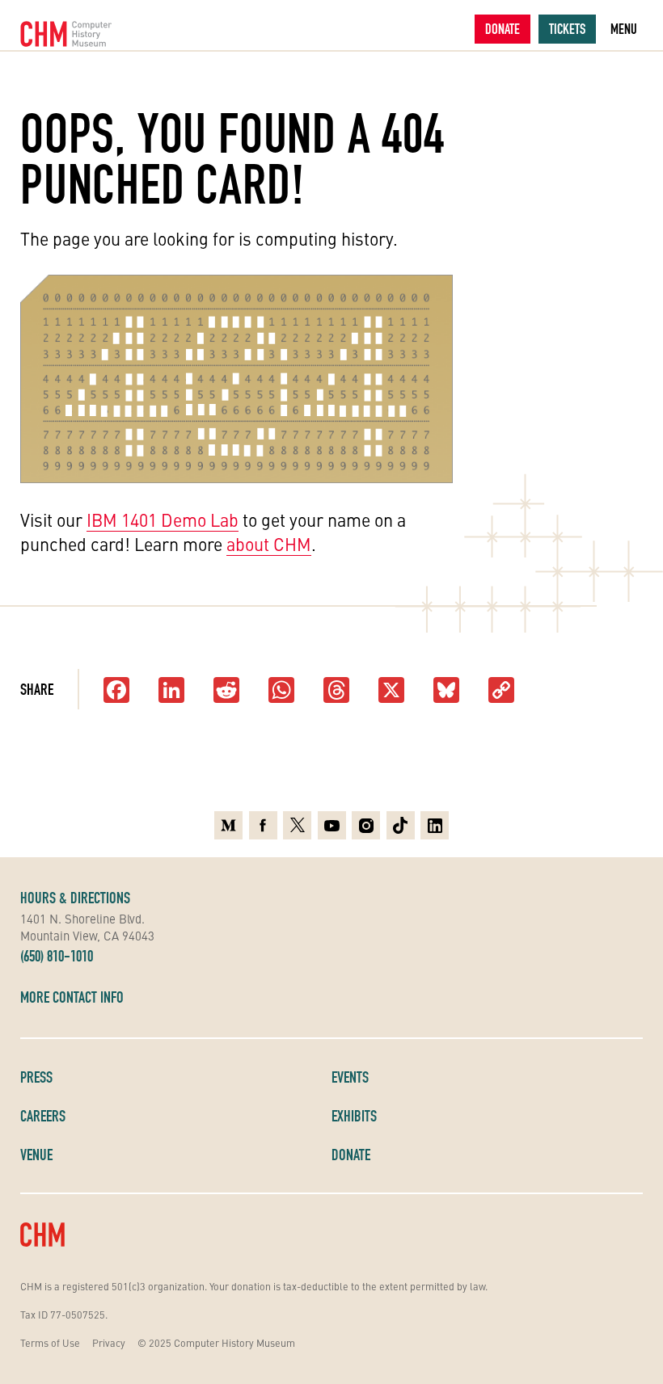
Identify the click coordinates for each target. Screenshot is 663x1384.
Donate (502, 28)
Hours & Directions (75, 897)
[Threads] (336, 691)
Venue (36, 1154)
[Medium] (228, 825)
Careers (42, 1115)
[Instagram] (366, 825)
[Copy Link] (501, 691)
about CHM (268, 544)
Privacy (108, 1342)
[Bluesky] (446, 691)
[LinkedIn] (171, 691)
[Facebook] (116, 691)
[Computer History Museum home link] (66, 34)
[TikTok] (400, 825)
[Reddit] (226, 691)
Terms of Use (50, 1342)
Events (350, 1077)
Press (36, 1077)
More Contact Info (72, 997)
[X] (391, 691)
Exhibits (354, 1115)
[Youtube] (332, 825)
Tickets (567, 28)
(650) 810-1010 (56, 955)
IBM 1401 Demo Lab (163, 519)
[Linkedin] (434, 825)
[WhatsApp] (281, 691)
